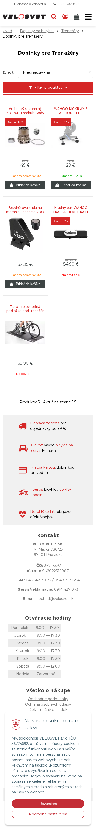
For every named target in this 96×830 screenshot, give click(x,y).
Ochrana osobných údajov (48, 704)
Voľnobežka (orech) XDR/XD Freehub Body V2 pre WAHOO (25, 113)
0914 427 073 (66, 589)
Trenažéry (70, 31)
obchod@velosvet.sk (32, 4)
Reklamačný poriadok (48, 709)
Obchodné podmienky (48, 699)
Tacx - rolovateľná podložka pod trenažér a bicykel (25, 311)
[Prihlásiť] (65, 17)
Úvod (7, 31)
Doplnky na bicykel (37, 31)
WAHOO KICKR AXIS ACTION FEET (71, 111)
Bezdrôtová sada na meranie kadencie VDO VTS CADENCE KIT (25, 212)
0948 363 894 (68, 4)
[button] (53, 17)
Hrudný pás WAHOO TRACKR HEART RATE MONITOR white (70, 212)
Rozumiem (48, 803)
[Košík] (77, 17)
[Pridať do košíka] (25, 185)
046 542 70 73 (38, 580)
